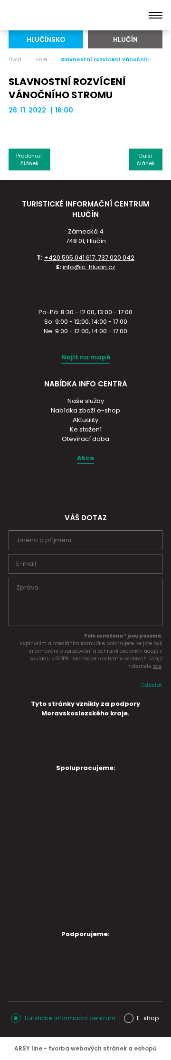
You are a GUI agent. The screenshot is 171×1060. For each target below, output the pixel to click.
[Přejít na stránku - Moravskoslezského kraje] (85, 752)
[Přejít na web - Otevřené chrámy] (80, 846)
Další (146, 159)
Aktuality (85, 419)
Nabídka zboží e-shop (85, 410)
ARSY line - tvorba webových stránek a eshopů (85, 1048)
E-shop (148, 1017)
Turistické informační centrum (69, 1017)
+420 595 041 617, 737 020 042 (89, 257)
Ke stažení (86, 429)
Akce (41, 59)
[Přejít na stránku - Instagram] (77, 486)
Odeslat (151, 685)
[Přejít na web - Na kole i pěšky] (80, 909)
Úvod (15, 59)
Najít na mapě (85, 357)
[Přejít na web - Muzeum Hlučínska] (80, 820)
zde (157, 666)
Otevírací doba (85, 438)
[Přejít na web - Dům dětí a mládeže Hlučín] (80, 793)
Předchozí (29, 159)
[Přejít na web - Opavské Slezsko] (80, 959)
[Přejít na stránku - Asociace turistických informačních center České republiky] (85, 288)
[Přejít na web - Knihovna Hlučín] (80, 877)
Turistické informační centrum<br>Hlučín (56, 15)
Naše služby (85, 400)
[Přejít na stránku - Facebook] (93, 486)
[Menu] (155, 15)
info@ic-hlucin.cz (89, 267)
